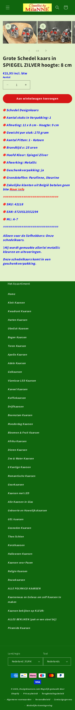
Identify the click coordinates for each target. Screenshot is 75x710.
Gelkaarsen (15, 372)
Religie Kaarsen (17, 571)
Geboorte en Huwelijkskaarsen (27, 510)
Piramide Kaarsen (19, 628)
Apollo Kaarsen (17, 354)
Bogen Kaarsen (17, 337)
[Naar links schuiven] (29, 50)
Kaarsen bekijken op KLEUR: (26, 610)
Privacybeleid (30, 693)
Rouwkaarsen (16, 580)
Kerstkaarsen (16, 545)
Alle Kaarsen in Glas (20, 501)
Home (11, 294)
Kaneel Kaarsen (17, 389)
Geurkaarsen (16, 484)
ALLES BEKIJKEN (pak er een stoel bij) (32, 619)
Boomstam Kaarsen (20, 415)
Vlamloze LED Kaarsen (22, 380)
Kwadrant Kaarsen (19, 311)
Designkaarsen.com (29, 689)
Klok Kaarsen (16, 302)
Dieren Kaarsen (17, 450)
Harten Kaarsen (17, 320)
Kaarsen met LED (18, 493)
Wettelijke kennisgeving (39, 705)
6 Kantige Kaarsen (19, 467)
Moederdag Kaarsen (20, 424)
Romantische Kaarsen (21, 476)
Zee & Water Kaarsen (21, 458)
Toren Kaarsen (17, 346)
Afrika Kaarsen (17, 441)
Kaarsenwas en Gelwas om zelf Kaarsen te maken (34, 599)
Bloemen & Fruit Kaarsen (23, 432)
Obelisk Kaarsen (18, 328)
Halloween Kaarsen (20, 553)
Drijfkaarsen (15, 406)
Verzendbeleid (42, 699)
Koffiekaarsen (17, 398)
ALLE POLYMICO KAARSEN (24, 588)
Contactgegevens (63, 699)
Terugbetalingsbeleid (53, 693)
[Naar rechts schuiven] (46, 50)
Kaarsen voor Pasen (20, 562)
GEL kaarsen (15, 519)
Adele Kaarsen (17, 363)
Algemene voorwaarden (19, 699)
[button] (7, 7)
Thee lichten (16, 536)
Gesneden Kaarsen (19, 528)
